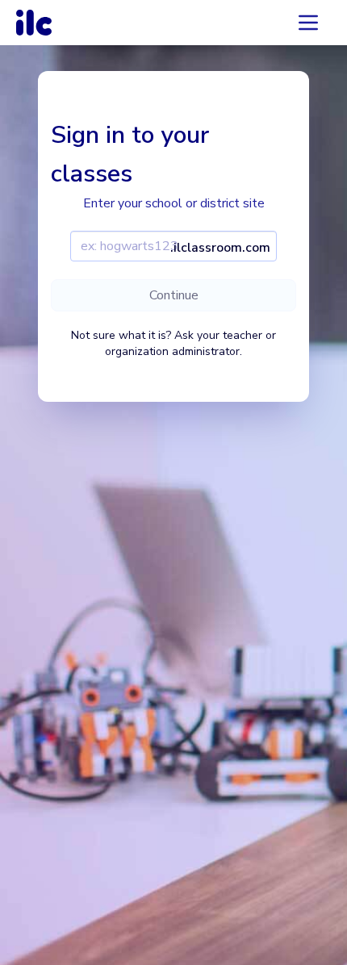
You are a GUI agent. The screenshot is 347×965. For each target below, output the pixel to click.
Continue (174, 295)
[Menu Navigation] (308, 22)
